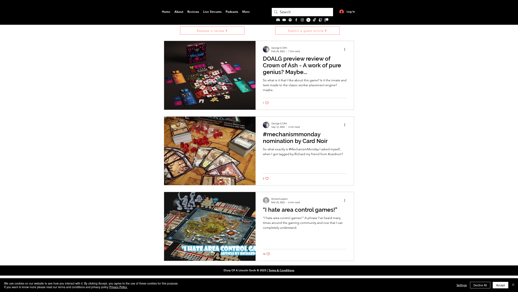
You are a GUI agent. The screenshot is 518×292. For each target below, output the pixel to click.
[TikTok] (314, 20)
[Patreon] (327, 20)
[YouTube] (284, 20)
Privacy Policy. (118, 287)
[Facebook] (296, 20)
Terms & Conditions (281, 270)
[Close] (513, 285)
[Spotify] (290, 20)
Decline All (480, 285)
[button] (212, 31)
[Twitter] (308, 20)
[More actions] (346, 49)
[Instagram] (302, 20)
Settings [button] (461, 285)
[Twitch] (320, 20)
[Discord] (278, 20)
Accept (500, 285)
